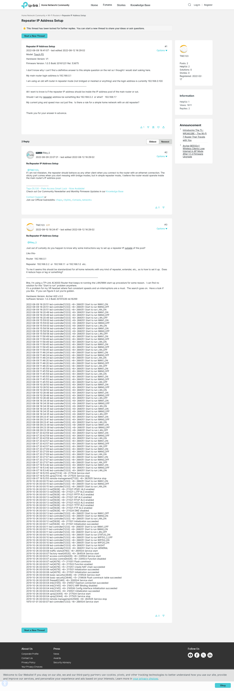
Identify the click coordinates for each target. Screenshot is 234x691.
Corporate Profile (30, 653)
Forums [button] (107, 5)
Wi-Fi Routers (54, 15)
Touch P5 (39, 54)
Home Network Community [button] (55, 5)
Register (208, 5)
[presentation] (30, 155)
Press (56, 648)
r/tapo (59, 199)
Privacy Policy (28, 662)
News (56, 653)
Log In (197, 5)
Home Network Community (33, 15)
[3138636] (31, 154)
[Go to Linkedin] (210, 655)
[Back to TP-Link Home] (29, 4)
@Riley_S (32, 242)
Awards (57, 658)
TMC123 (40, 225)
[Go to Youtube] (190, 655)
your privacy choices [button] (145, 678)
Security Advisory (62, 662)
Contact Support (35, 197)
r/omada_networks (82, 199)
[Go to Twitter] (203, 655)
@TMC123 (33, 170)
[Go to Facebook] (196, 655)
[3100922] (31, 227)
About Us (26, 648)
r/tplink (67, 199)
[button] (94, 5)
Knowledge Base (114, 191)
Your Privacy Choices (31, 666)
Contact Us (27, 658)
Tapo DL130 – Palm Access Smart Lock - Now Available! (55, 188)
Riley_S (46, 152)
